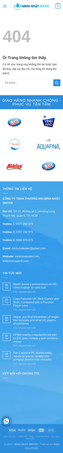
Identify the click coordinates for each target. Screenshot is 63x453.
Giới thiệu (10, 436)
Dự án (55, 436)
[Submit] (56, 82)
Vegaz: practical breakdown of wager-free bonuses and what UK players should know (36, 320)
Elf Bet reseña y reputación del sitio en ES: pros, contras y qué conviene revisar (35, 338)
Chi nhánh (42, 436)
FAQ (31, 436)
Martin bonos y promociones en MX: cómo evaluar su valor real (35, 286)
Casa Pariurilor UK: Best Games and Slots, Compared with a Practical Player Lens (36, 302)
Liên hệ (22, 436)
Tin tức (30, 439)
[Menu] (5, 6)
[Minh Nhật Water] (31, 6)
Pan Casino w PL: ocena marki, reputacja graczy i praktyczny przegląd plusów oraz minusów (32, 356)
